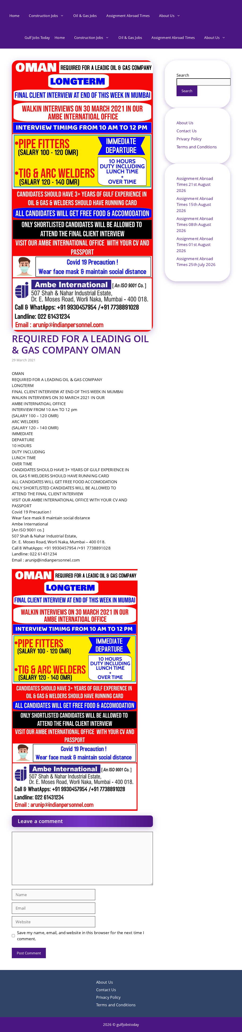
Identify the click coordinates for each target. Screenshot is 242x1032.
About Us (166, 15)
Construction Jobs (43, 15)
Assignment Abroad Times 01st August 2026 (195, 244)
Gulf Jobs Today (37, 37)
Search (183, 75)
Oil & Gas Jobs (85, 15)
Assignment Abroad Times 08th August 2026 (195, 224)
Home (14, 15)
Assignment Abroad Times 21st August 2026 (195, 184)
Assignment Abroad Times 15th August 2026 (195, 204)
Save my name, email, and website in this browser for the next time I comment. (80, 935)
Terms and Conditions (197, 147)
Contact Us (187, 130)
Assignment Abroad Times (128, 15)
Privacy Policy (189, 138)
